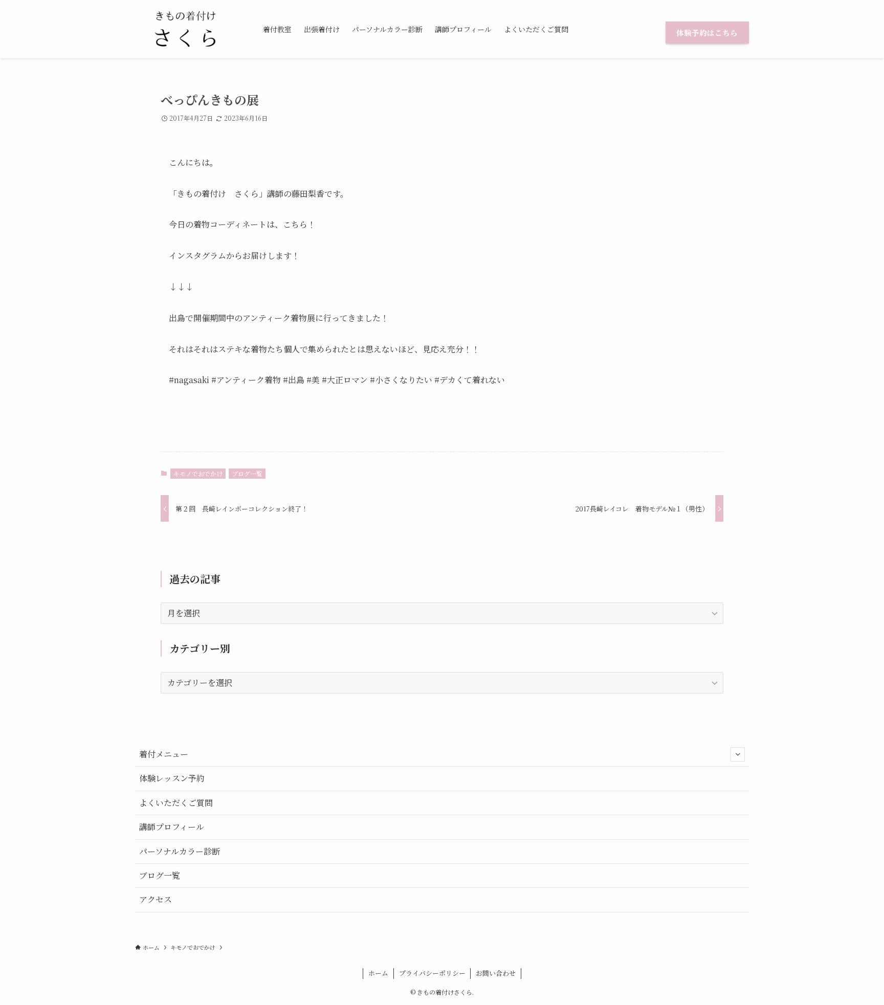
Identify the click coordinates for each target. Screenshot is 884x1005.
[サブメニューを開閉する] (738, 754)
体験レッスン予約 (172, 778)
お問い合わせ (496, 973)
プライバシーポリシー (432, 973)
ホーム (378, 973)
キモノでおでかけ (198, 473)
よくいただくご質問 (176, 803)
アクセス (155, 899)
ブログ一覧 (247, 473)
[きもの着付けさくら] (185, 29)
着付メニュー (163, 754)
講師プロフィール (171, 827)
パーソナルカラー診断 (179, 851)
